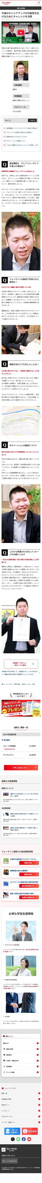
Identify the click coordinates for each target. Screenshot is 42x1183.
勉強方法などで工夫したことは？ (17, 137)
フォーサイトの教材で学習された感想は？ (20, 132)
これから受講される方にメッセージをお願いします (22, 145)
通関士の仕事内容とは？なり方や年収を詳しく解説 (24, 795)
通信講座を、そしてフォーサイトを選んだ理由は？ (22, 128)
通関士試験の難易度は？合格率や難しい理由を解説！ (24, 829)
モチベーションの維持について (16, 141)
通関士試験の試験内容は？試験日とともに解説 (24, 815)
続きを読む (6, 801)
